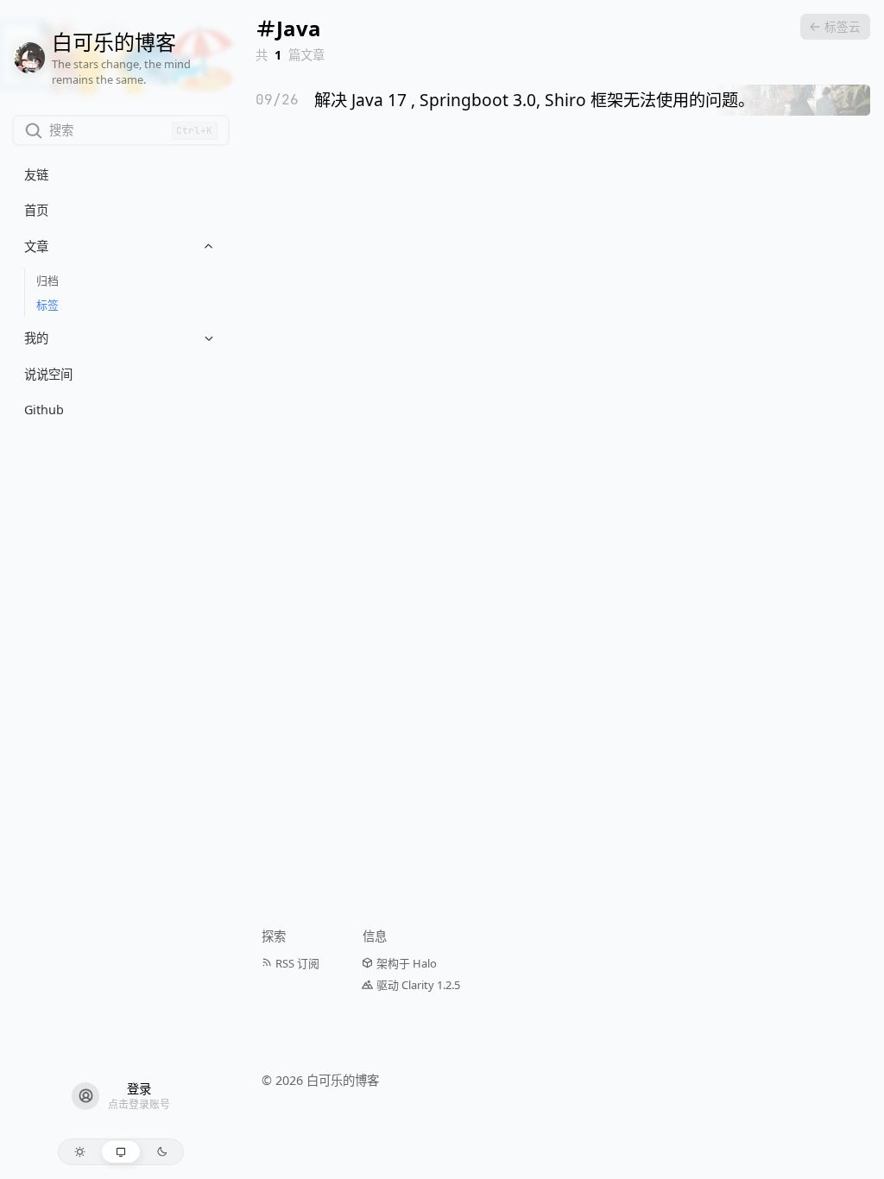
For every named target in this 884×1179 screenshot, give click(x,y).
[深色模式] (161, 1152)
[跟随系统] (121, 1152)
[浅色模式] (79, 1152)
